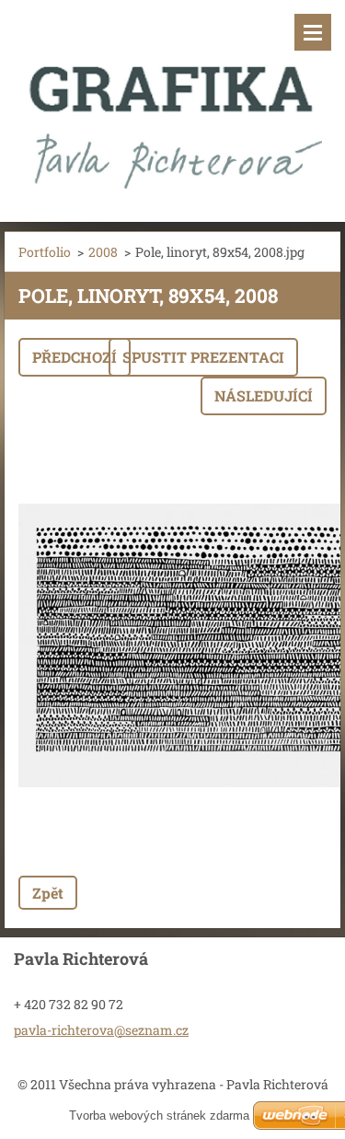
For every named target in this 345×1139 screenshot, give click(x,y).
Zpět (47, 892)
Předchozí (74, 356)
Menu (312, 32)
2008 (103, 252)
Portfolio (44, 252)
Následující (263, 395)
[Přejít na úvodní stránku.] (172, 99)
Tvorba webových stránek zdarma (159, 1115)
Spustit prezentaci (203, 356)
